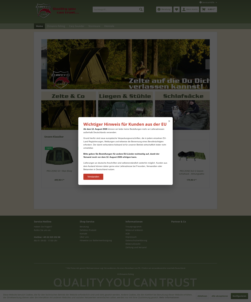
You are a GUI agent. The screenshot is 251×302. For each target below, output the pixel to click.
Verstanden (93, 176)
